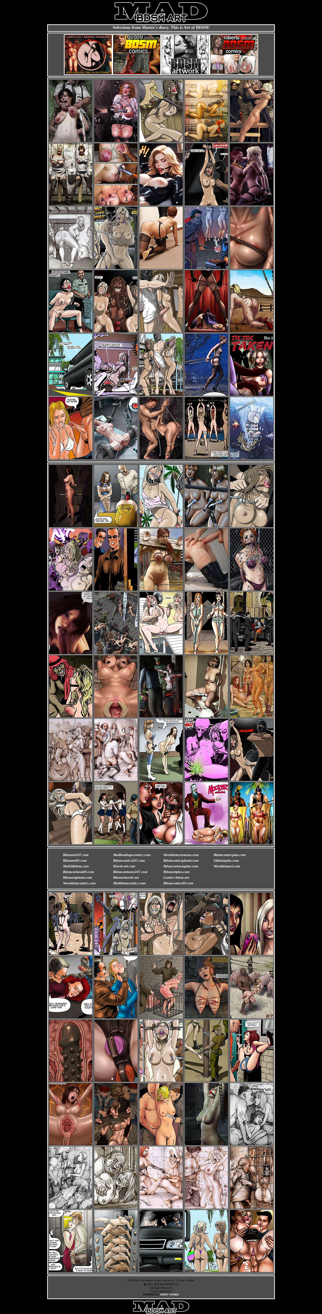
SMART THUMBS (169, 1294)
